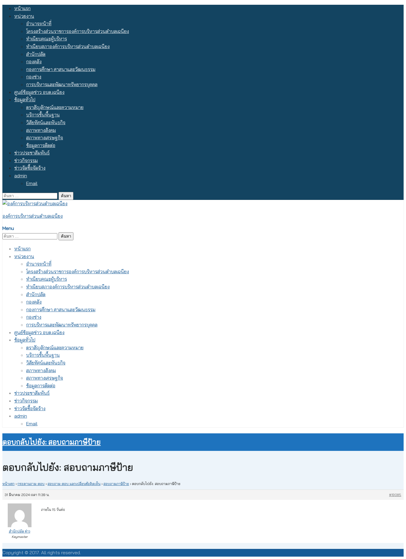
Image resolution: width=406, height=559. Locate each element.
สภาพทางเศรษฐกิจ (44, 137)
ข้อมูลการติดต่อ (40, 145)
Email (31, 183)
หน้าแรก (22, 8)
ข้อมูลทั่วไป (24, 99)
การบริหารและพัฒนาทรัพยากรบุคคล (61, 84)
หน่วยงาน (24, 16)
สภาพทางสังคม (41, 130)
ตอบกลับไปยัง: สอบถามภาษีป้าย (51, 442)
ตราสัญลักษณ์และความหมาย (55, 107)
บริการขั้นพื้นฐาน (43, 115)
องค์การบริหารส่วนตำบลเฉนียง (32, 216)
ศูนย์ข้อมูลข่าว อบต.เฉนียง (39, 92)
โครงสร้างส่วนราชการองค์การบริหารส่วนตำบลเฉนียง (77, 31)
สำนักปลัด (35, 54)
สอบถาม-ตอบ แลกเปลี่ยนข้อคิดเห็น (74, 483)
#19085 (395, 494)
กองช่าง (33, 77)
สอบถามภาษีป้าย (116, 483)
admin (20, 176)
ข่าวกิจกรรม (26, 160)
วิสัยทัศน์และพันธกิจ (45, 122)
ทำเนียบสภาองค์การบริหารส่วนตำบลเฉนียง (68, 46)
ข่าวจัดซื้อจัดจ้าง (29, 168)
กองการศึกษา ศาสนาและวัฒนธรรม (60, 69)
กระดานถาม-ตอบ (31, 483)
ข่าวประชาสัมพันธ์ (32, 153)
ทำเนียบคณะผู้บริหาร (46, 39)
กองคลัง (34, 61)
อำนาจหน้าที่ (38, 23)
